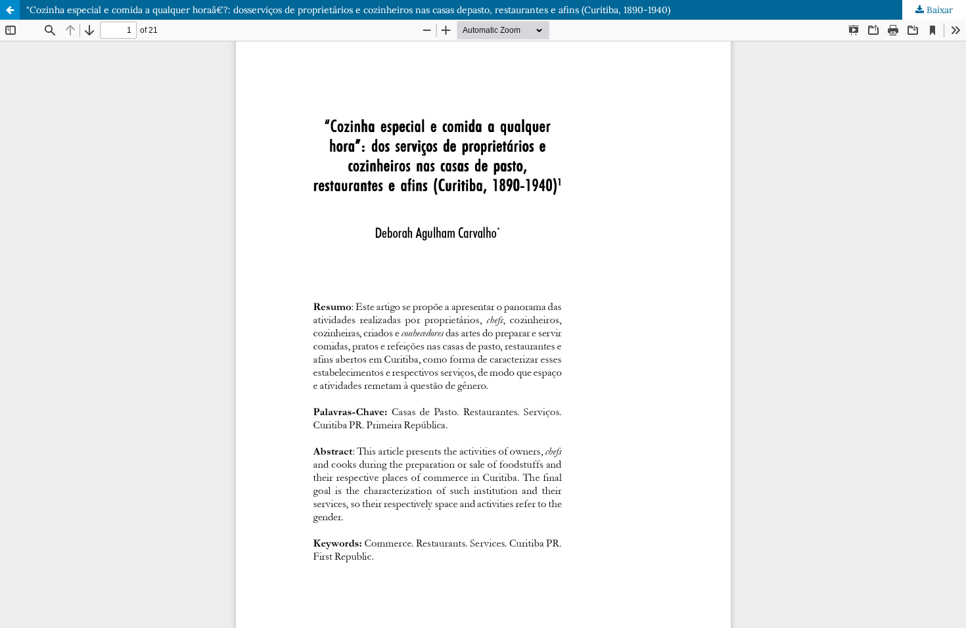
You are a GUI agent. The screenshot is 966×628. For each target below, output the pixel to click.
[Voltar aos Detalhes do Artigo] (10, 10)
